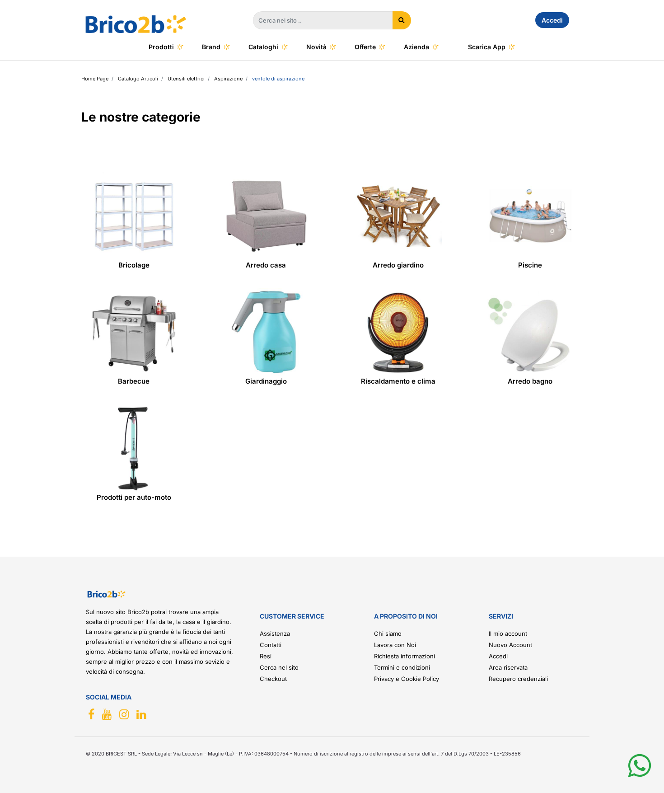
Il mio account (508, 633)
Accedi (498, 656)
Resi (265, 656)
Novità (316, 47)
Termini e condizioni (402, 667)
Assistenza (275, 633)
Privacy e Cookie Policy (406, 678)
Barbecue (134, 381)
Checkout (273, 678)
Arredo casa (266, 265)
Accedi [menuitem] (552, 20)
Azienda (416, 47)
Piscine (530, 265)
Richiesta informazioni (404, 656)
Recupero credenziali (518, 678)
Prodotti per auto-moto (134, 497)
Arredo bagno (530, 381)
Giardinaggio (266, 381)
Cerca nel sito (279, 667)
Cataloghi (263, 47)
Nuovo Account (510, 644)
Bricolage (134, 265)
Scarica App (486, 47)
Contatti (270, 644)
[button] (402, 20)
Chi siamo (388, 633)
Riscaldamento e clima (398, 381)
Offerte (365, 47)
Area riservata (508, 667)
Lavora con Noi (395, 644)
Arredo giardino (398, 265)
